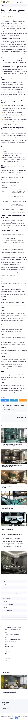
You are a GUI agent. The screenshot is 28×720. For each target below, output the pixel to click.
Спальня (5, 607)
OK (16, 718)
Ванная (4, 581)
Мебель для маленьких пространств (11, 593)
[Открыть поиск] (17, 2)
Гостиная (5, 584)
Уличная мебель (6, 616)
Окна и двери (6, 595)
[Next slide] (25, 572)
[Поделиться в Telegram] (14, 400)
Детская (4, 587)
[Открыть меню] (26, 2)
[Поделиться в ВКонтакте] (5, 400)
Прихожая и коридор (8, 604)
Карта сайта (5, 710)
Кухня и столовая (7, 590)
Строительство (6, 613)
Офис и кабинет (6, 598)
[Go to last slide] (2, 687)
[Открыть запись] (14, 437)
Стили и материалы (7, 610)
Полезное (5, 601)
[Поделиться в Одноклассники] (23, 400)
